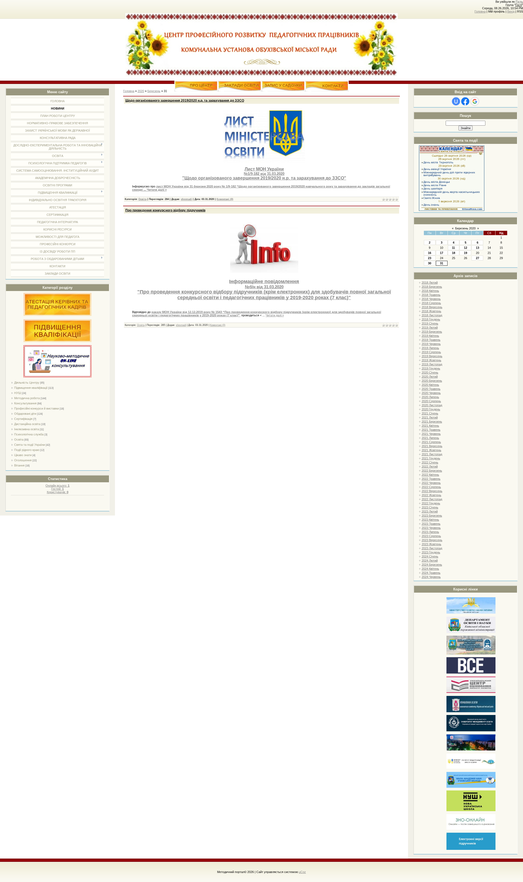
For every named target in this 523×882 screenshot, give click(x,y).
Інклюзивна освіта (26, 429)
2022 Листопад (432, 499)
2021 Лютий (430, 417)
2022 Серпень (431, 487)
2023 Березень (432, 515)
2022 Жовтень (431, 495)
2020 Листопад (432, 405)
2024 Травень (431, 572)
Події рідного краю (26, 449)
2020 (141, 91)
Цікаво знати (23, 455)
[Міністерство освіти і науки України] (470, 612)
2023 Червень (431, 527)
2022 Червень (431, 482)
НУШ (17, 393)
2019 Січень (430, 323)
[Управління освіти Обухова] (470, 711)
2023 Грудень (431, 552)
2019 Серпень (431, 352)
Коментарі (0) (225, 199)
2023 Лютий (430, 511)
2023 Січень (430, 507)
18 (453, 252)
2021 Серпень (431, 442)
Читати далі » (157, 189)
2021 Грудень (431, 458)
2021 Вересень (432, 446)
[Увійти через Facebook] (465, 101)
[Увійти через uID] (456, 101)
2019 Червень (431, 343)
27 (477, 258)
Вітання (19, 465)
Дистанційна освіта (27, 424)
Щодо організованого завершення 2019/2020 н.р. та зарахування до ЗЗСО (184, 100)
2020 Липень (430, 397)
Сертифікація (23, 418)
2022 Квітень (430, 474)
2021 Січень (430, 413)
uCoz (302, 872)
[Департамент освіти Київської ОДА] (470, 632)
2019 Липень (430, 348)
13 (477, 247)
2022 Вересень (432, 491)
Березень (153, 91)
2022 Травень (431, 478)
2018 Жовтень (431, 311)
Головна (480, 11)
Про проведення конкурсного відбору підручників (165, 210)
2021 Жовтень (431, 450)
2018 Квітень (430, 290)
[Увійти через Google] (474, 101)
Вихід (511, 11)
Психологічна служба (29, 434)
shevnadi (186, 199)
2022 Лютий (430, 466)
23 (429, 258)
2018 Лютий (430, 282)
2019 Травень (431, 339)
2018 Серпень (431, 303)
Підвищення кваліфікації (30, 387)
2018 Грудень (431, 319)
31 (441, 263)
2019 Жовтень (431, 360)
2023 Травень (431, 523)
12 (465, 247)
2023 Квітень (430, 519)
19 (465, 252)
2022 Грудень (431, 503)
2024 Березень (432, 564)
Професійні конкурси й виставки (36, 408)
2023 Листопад (432, 548)
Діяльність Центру (26, 382)
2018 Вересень (432, 307)
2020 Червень (431, 393)
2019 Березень (432, 331)
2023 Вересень (432, 540)
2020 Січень (430, 372)
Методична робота (27, 398)
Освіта (18, 439)
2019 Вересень (432, 356)
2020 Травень (431, 388)
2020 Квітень (430, 384)
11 (453, 247)
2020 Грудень (431, 409)
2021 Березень (432, 421)
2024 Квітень (430, 568)
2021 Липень (430, 438)
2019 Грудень (431, 368)
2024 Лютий (430, 560)
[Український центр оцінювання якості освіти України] (470, 691)
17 (441, 252)
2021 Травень (431, 429)
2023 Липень (430, 532)
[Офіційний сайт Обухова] (470, 749)
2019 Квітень (430, 335)
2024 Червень (431, 576)
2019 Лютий (430, 327)
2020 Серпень (431, 401)
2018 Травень (431, 294)
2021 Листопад (432, 454)
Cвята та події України (29, 444)
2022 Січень (430, 462)
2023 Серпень (431, 536)
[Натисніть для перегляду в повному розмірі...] (264, 161)
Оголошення (23, 460)
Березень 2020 (465, 228)
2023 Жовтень (431, 544)
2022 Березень (432, 470)
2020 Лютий (430, 376)
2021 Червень (431, 433)
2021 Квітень (430, 425)
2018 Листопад (432, 315)
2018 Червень (431, 299)
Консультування (25, 403)
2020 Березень (432, 380)
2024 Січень (430, 556)
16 (429, 252)
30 (429, 263)
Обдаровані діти (25, 413)
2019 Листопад (432, 364)
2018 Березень (432, 286)
